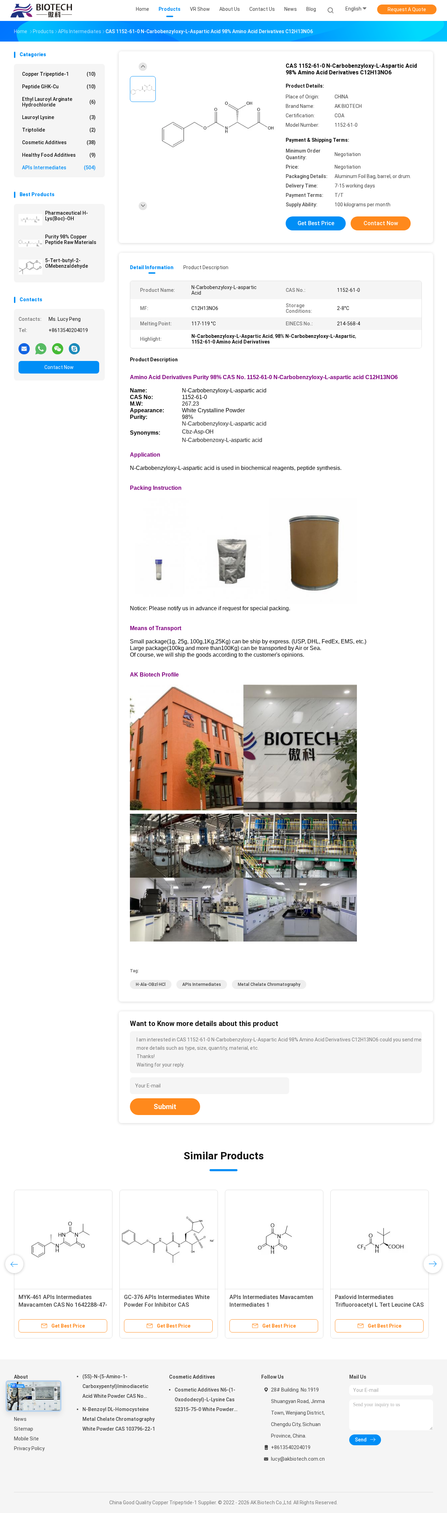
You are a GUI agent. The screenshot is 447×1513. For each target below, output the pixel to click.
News (20, 1419)
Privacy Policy (29, 1448)
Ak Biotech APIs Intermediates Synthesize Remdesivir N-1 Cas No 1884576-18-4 (379, 1305)
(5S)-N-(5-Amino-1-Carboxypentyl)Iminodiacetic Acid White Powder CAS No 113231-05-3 (115, 1387)
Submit (165, 1106)
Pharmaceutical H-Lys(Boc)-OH (66, 215)
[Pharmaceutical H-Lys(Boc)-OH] (30, 219)
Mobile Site (26, 1438)
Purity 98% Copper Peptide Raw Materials (70, 239)
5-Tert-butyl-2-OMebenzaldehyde (66, 263)
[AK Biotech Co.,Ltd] (41, 10)
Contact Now (59, 367)
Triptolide (59, 130)
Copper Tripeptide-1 (59, 74)
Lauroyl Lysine (59, 117)
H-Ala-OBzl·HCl (151, 984)
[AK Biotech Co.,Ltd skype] (74, 348)
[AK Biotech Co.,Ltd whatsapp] (40, 348)
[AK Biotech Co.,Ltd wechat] (57, 348)
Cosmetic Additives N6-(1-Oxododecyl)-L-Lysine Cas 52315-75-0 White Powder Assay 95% (205, 1400)
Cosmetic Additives (59, 142)
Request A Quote (407, 9)
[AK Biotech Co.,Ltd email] (24, 348)
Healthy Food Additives (59, 155)
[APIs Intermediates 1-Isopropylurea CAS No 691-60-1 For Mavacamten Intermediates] (63, 1239)
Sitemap (23, 1429)
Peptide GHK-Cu (59, 86)
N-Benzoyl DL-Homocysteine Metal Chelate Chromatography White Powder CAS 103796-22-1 (118, 1419)
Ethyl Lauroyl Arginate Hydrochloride (59, 102)
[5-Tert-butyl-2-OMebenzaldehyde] (30, 267)
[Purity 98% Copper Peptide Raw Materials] (30, 243)
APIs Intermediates (59, 167)
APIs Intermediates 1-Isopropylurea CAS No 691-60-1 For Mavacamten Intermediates (59, 1305)
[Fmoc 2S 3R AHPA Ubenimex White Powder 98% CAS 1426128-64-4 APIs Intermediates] (169, 1239)
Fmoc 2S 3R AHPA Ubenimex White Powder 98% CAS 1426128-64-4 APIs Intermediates (168, 1305)
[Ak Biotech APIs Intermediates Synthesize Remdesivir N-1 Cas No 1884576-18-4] (379, 1239)
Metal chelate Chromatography (269, 984)
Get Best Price (316, 223)
